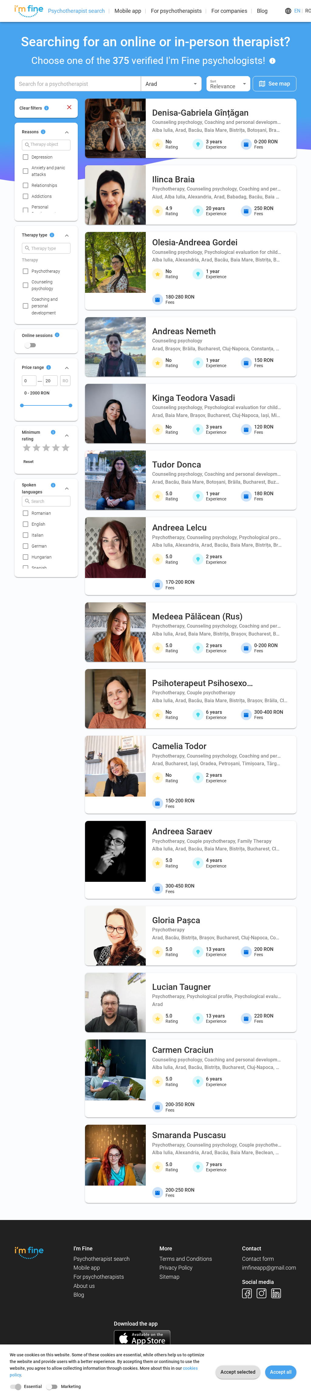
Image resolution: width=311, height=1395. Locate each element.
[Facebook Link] (249, 1293)
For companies (229, 11)
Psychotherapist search (76, 11)
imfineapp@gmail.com (269, 1267)
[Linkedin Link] (278, 1293)
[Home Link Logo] (29, 1252)
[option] (48, 157)
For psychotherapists (176, 11)
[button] (228, 84)
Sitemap (169, 1277)
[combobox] (171, 83)
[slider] (22, 405)
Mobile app (127, 11)
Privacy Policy (176, 1267)
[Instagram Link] (264, 1293)
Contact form (258, 1259)
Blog (262, 11)
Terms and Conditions (185, 1259)
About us (84, 1286)
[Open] (195, 83)
